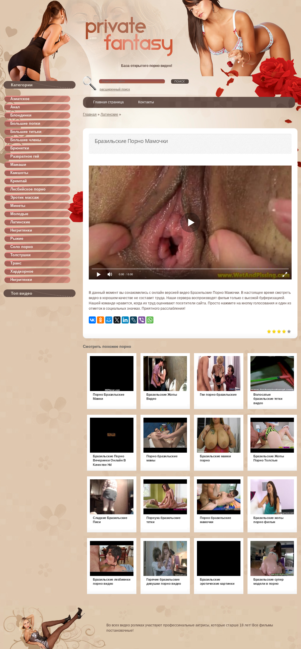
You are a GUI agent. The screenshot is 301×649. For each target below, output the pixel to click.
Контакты (146, 102)
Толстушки (20, 255)
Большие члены (25, 140)
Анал (15, 107)
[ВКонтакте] (92, 319)
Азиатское (19, 99)
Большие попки (25, 123)
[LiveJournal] (133, 319)
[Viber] (141, 319)
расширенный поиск (115, 89)
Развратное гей (24, 156)
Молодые (19, 214)
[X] (117, 319)
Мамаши (18, 164)
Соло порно (21, 247)
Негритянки (21, 230)
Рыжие (16, 238)
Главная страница (108, 102)
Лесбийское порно (28, 189)
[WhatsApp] (149, 319)
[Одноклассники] (100, 319)
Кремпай (18, 181)
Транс (15, 263)
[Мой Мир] (108, 319)
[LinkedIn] (125, 319)
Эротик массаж (24, 197)
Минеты (17, 205)
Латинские (20, 222)
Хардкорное (21, 271)
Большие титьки (25, 131)
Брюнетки (19, 148)
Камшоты (19, 173)
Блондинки (20, 115)
